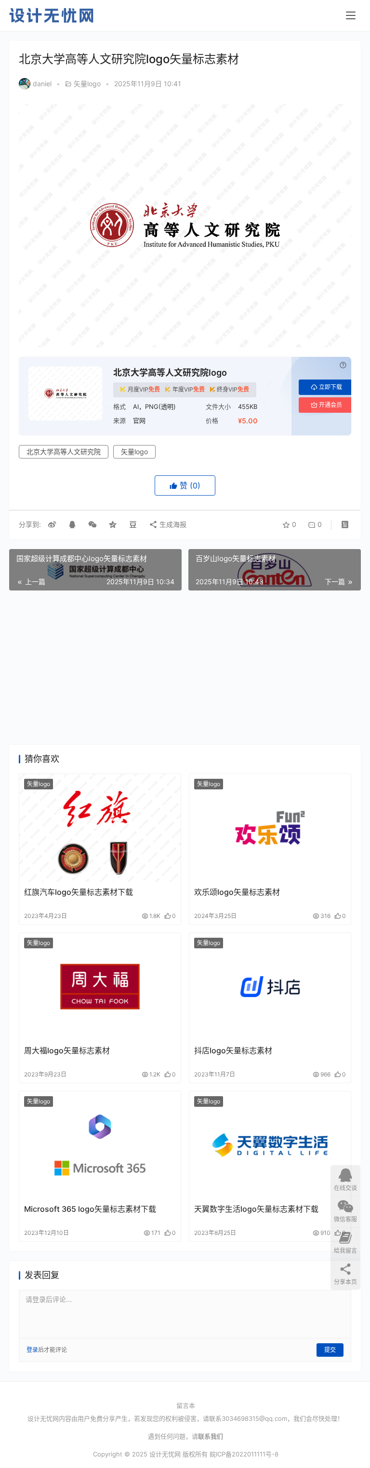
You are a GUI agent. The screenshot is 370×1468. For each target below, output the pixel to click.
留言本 (185, 1405)
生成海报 (172, 524)
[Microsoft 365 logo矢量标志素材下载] (100, 1145)
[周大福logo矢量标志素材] (100, 986)
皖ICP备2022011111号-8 (244, 1454)
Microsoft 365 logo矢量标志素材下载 (90, 1209)
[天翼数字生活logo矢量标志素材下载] (270, 1145)
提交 (330, 1349)
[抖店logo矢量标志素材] (270, 986)
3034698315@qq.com (254, 1418)
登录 (32, 1349)
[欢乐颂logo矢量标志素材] (270, 827)
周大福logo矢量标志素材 (67, 1050)
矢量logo (87, 83)
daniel (42, 83)
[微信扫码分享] (92, 524)
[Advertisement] (185, 667)
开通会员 (330, 404)
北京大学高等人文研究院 (63, 451)
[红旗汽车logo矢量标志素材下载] (100, 827)
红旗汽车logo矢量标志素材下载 (78, 892)
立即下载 (330, 387)
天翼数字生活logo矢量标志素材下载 (256, 1209)
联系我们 (210, 1436)
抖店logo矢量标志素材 (233, 1050)
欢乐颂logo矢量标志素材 (237, 892)
